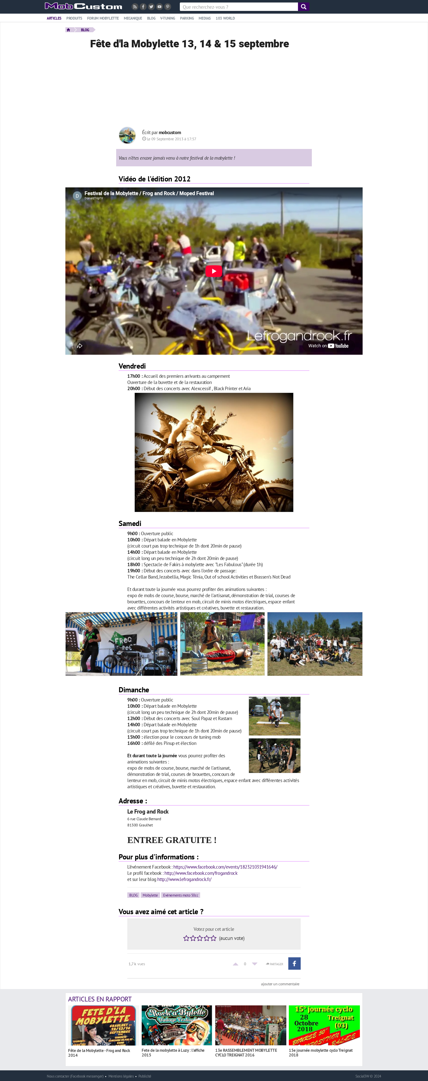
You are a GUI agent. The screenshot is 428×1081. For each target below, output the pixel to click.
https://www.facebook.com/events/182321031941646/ (225, 867)
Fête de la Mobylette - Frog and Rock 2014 (99, 1053)
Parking (187, 18)
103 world (225, 18)
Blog (151, 18)
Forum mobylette (103, 18)
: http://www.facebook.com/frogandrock (200, 873)
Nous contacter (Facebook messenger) (75, 1076)
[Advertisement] (214, 89)
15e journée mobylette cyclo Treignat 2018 (320, 1052)
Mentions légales (121, 1076)
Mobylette (150, 895)
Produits (74, 18)
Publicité (144, 1076)
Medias (205, 18)
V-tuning (167, 18)
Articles (54, 18)
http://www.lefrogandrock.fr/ (184, 879)
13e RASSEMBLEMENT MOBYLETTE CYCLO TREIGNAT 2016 (246, 1052)
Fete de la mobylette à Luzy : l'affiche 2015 (173, 1052)
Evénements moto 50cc (180, 895)
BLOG (85, 29)
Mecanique (133, 18)
